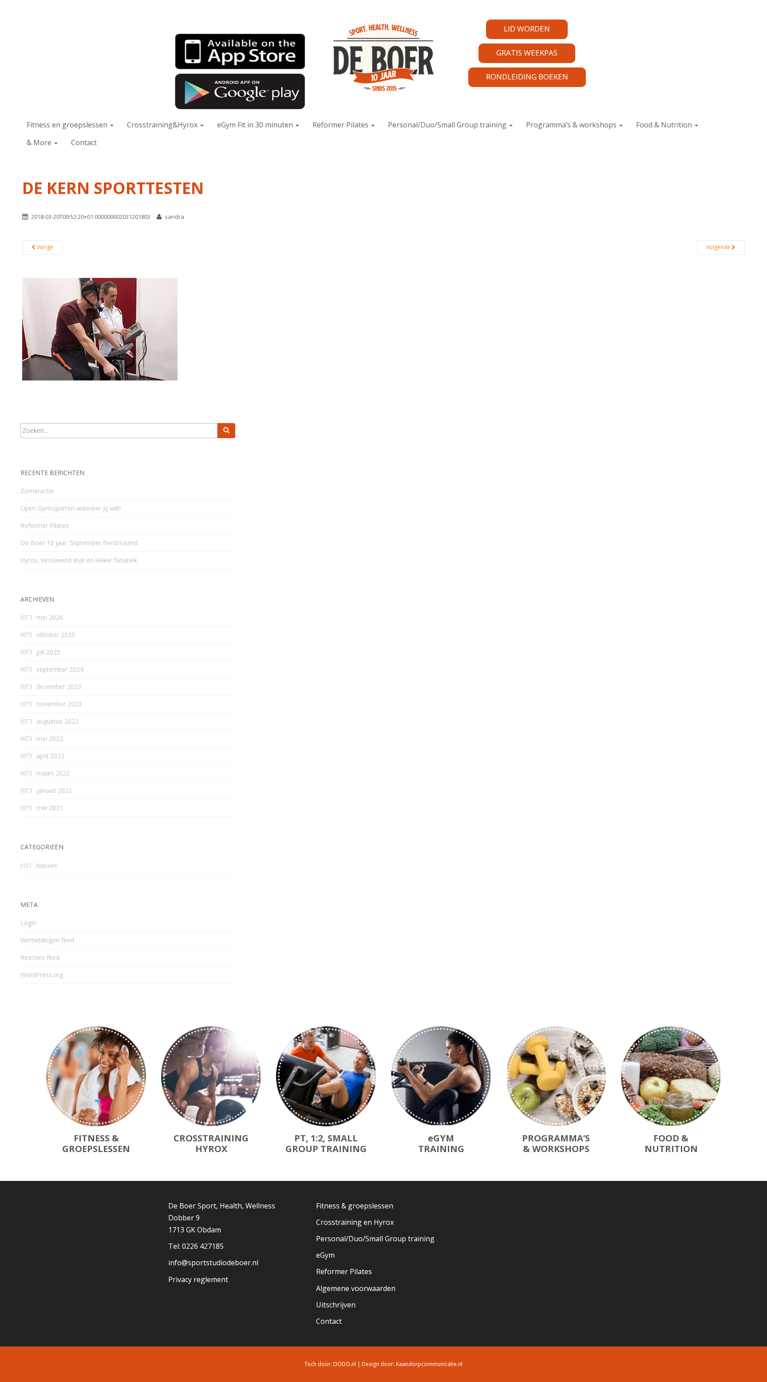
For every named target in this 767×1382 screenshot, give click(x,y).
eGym (325, 1255)
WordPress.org (41, 974)
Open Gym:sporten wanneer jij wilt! (70, 508)
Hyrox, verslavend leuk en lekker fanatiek (78, 560)
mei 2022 (49, 738)
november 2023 (59, 704)
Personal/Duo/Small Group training (448, 125)
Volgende (718, 247)
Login (28, 923)
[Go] (226, 430)
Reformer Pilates (341, 125)
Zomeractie (37, 491)
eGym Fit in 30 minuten (256, 125)
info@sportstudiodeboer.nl (213, 1262)
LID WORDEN (527, 29)
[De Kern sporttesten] (100, 328)
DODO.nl (344, 1364)
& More (40, 142)
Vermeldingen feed (47, 940)
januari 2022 (54, 790)
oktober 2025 (55, 634)
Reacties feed (39, 957)
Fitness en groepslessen (68, 125)
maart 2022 (53, 773)
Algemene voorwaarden (355, 1288)
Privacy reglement (198, 1279)
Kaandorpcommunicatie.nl (429, 1364)
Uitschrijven (336, 1305)
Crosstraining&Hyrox (163, 125)
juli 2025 (48, 652)
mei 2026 (49, 617)
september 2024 (59, 669)
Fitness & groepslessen (354, 1206)
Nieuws (46, 865)
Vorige (44, 247)
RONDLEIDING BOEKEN (527, 76)
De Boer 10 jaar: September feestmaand (79, 543)
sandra (174, 217)
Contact (84, 142)
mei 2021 (49, 808)
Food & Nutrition (665, 125)
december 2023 (58, 686)
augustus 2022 (57, 721)
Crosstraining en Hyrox (355, 1222)
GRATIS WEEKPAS (526, 53)
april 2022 (50, 756)
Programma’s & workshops (572, 125)
